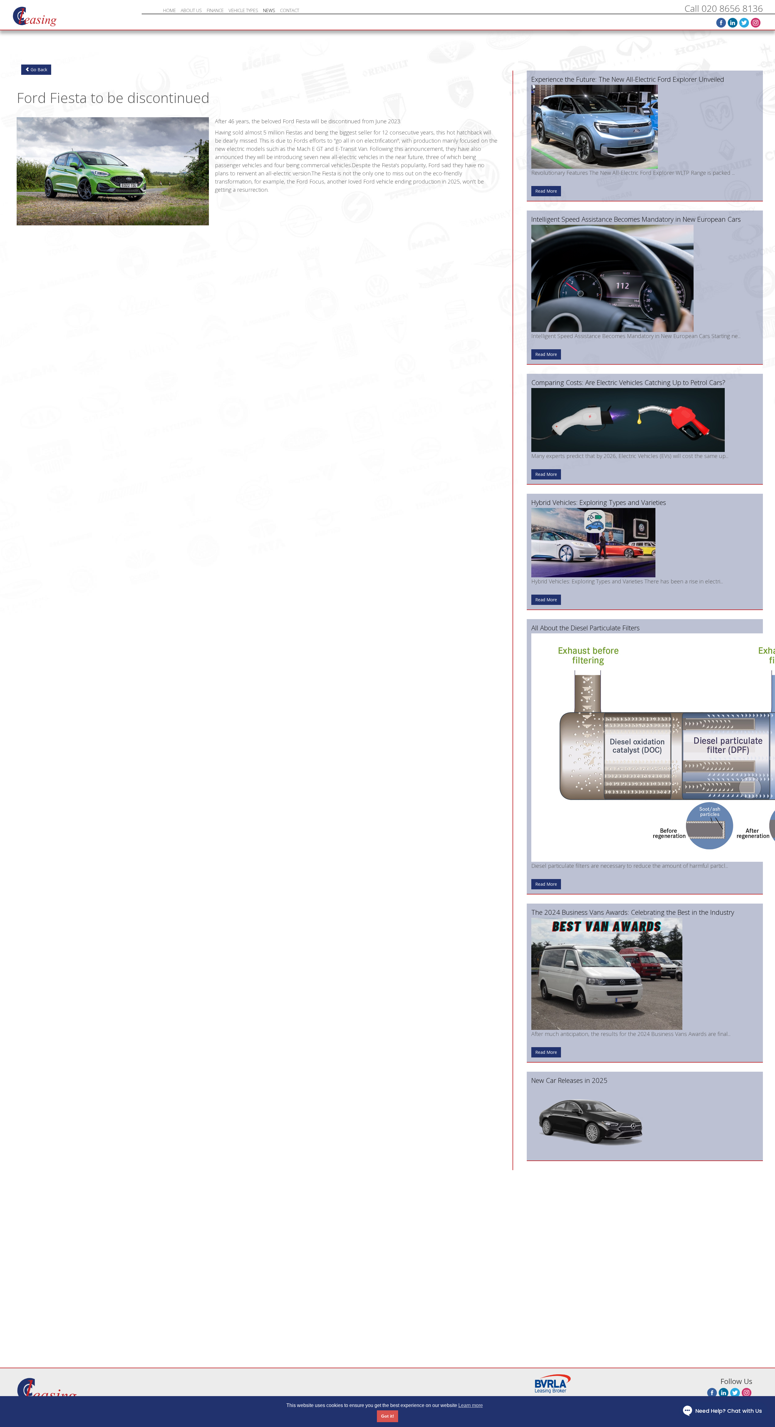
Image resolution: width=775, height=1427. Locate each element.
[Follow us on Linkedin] (732, 23)
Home (169, 10)
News (269, 10)
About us (191, 10)
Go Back (38, 69)
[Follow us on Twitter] (744, 23)
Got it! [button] (387, 1416)
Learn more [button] (470, 1405)
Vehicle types (243, 10)
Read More (546, 191)
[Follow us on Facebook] (721, 23)
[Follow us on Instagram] (755, 23)
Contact (289, 10)
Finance (215, 10)
